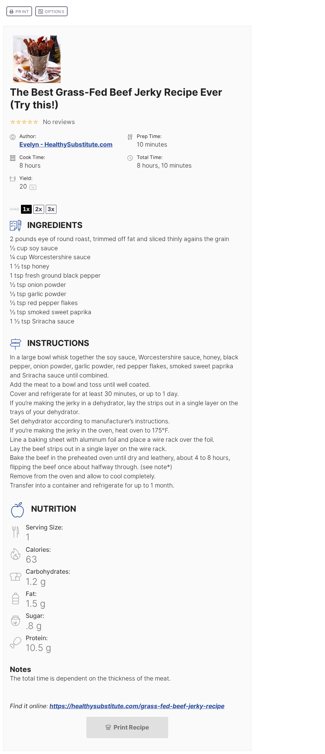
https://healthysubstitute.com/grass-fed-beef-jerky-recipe (137, 706)
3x (51, 209)
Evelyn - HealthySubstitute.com (66, 144)
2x (38, 209)
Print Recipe (131, 727)
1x (26, 209)
